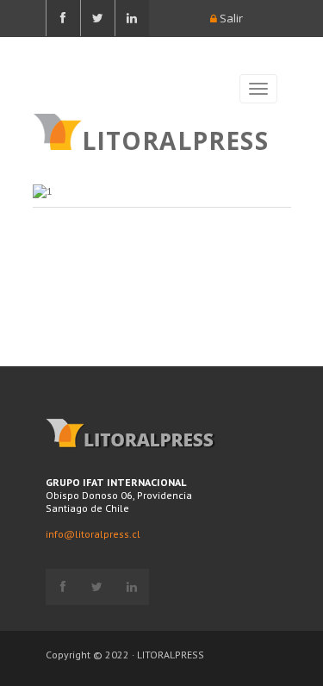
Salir (230, 18)
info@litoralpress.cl (93, 533)
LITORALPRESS (175, 138)
